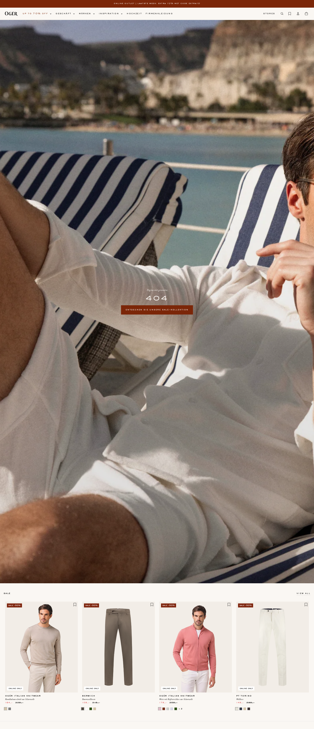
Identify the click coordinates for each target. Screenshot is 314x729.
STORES (269, 14)
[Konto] (298, 14)
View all (303, 593)
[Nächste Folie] (72, 647)
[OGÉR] (11, 14)
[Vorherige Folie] (10, 647)
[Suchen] (282, 14)
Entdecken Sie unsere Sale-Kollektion (157, 310)
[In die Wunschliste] (75, 604)
